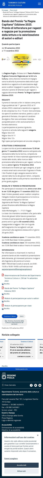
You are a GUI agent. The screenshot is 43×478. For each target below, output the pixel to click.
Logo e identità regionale (11, 420)
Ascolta (6, 283)
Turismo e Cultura (27, 341)
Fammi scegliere (11, 458)
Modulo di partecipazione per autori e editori (21, 298)
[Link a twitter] (35, 385)
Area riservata (10, 385)
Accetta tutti (21, 465)
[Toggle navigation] (39, 4)
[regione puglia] (4, 4)
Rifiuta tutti (21, 471)
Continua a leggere (24, 356)
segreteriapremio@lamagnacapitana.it (17, 269)
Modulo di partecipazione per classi (18, 305)
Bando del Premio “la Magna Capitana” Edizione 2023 (19, 289)
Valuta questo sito (21, 369)
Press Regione (7, 418)
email (10, 410)
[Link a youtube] (39, 385)
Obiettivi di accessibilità (11, 430)
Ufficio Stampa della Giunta (12, 415)
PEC (15, 410)
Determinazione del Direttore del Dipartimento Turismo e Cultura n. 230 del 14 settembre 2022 (22, 278)
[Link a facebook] (31, 385)
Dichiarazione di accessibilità (13, 427)
